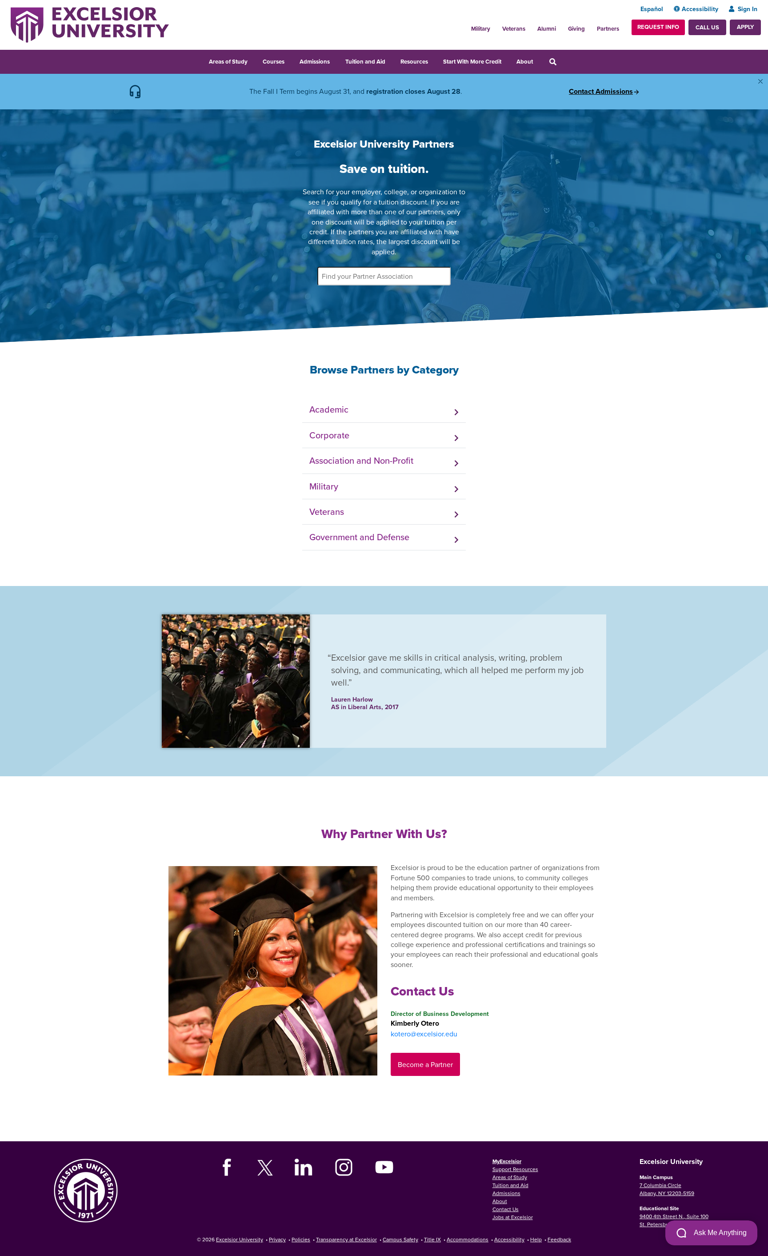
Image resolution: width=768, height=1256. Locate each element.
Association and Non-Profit (361, 460)
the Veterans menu (530, 26)
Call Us (707, 27)
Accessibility (700, 8)
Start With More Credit (472, 61)
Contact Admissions (601, 91)
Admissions (315, 61)
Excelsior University (239, 1239)
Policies (301, 1239)
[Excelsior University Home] (90, 24)
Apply (745, 27)
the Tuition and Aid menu (391, 60)
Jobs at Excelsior (512, 1217)
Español (651, 8)
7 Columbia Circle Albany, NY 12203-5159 (667, 1189)
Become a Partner (425, 1064)
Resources (414, 61)
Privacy (277, 1239)
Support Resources (515, 1169)
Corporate (329, 435)
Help (536, 1239)
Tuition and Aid (365, 61)
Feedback (559, 1239)
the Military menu (495, 26)
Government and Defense (359, 536)
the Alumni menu (561, 26)
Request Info (658, 27)
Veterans (513, 28)
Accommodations (467, 1239)
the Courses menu (290, 60)
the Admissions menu (336, 60)
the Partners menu (623, 26)
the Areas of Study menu (253, 60)
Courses (273, 61)
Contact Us (505, 1209)
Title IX (432, 1239)
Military (480, 28)
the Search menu (565, 60)
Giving (576, 28)
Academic (328, 409)
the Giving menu (590, 26)
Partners (608, 28)
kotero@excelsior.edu (424, 1034)
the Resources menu (434, 60)
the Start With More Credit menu (507, 60)
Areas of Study (228, 61)
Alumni (546, 28)
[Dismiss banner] (760, 81)
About (524, 61)
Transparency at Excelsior (346, 1239)
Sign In (747, 8)
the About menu (539, 60)
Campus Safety (400, 1239)
